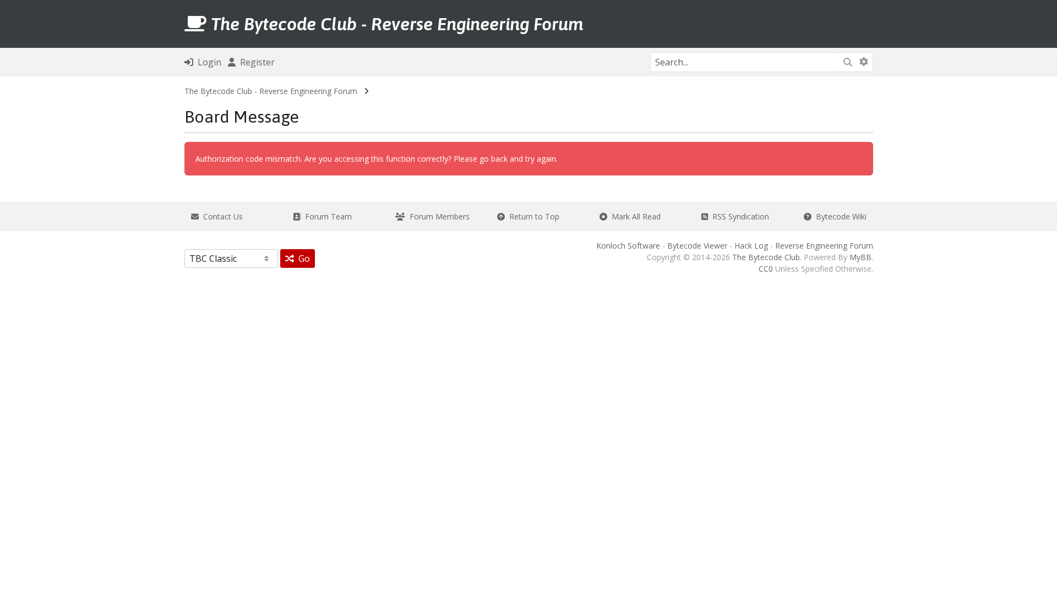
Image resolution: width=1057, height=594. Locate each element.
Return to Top (532, 216)
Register (255, 62)
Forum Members (437, 216)
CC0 (766, 268)
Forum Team (326, 216)
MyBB (860, 257)
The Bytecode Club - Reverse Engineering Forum (270, 91)
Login (207, 62)
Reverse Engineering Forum (824, 245)
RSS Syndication (738, 216)
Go (302, 258)
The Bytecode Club (766, 257)
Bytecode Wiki (839, 216)
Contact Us (221, 216)
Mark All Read (634, 216)
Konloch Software (628, 245)
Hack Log (751, 245)
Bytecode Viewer (697, 245)
